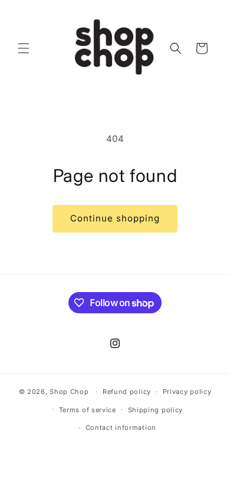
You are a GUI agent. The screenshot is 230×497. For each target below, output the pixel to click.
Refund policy (127, 391)
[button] (24, 48)
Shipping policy (155, 410)
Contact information (121, 427)
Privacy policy (187, 391)
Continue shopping (115, 218)
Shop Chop (69, 391)
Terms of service (87, 410)
